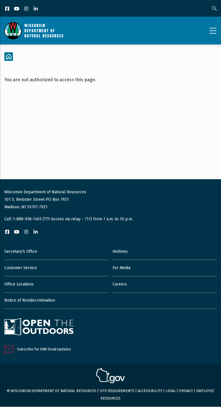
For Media (121, 267)
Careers (120, 284)
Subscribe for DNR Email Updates (44, 349)
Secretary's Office (20, 251)
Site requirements (117, 391)
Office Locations (19, 284)
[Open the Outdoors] (38, 327)
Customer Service (20, 267)
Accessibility (150, 391)
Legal (170, 391)
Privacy (186, 391)
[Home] (33, 30)
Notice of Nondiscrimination (29, 300)
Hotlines (120, 251)
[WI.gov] (110, 376)
